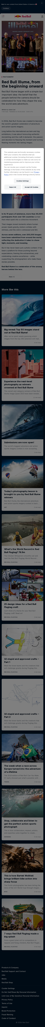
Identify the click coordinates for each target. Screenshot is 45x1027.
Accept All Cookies (31, 187)
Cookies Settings (22, 181)
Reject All (12, 187)
